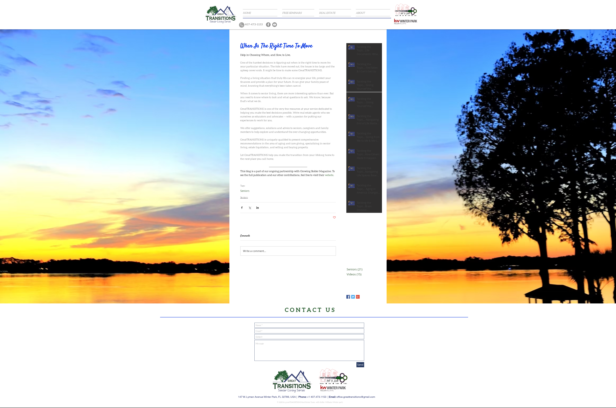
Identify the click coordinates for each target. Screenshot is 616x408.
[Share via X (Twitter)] (249, 207)
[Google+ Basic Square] (358, 297)
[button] (298, 12)
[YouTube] (274, 24)
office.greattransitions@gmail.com (356, 396)
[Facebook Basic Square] (348, 297)
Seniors (244, 190)
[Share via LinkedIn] (257, 207)
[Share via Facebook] (241, 207)
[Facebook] (268, 24)
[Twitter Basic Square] (353, 297)
